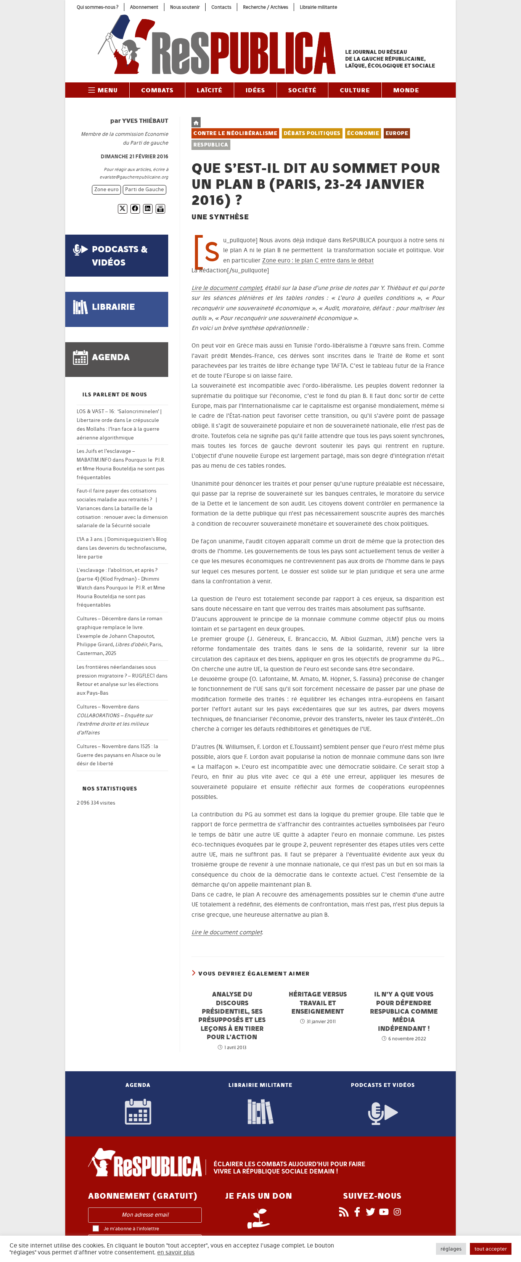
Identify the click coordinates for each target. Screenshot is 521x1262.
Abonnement (144, 7)
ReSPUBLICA (210, 145)
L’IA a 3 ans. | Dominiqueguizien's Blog (122, 539)
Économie (363, 133)
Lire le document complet (226, 287)
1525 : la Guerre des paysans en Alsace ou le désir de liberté (119, 755)
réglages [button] (451, 1249)
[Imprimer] (160, 209)
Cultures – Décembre (102, 618)
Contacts (221, 7)
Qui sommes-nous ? (97, 7)
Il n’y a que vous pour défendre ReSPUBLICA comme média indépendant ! (404, 1011)
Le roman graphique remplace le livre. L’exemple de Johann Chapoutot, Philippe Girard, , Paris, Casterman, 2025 (119, 636)
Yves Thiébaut (145, 120)
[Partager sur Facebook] (135, 209)
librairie (113, 306)
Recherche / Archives (265, 7)
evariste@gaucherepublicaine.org (134, 177)
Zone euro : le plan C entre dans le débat (318, 260)
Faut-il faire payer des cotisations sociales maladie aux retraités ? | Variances (117, 500)
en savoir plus (176, 1252)
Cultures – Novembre (102, 706)
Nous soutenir (184, 7)
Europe (397, 133)
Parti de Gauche (144, 189)
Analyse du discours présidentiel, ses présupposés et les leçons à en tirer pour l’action (231, 1015)
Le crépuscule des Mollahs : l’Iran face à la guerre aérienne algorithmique (118, 429)
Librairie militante (318, 7)
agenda (111, 356)
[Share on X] (122, 209)
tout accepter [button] (490, 1249)
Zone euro (106, 189)
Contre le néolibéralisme (235, 133)
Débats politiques (312, 133)
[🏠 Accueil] (196, 122)
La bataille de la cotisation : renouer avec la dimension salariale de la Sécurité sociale (122, 517)
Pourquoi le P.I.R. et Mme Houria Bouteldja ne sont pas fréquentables (121, 469)
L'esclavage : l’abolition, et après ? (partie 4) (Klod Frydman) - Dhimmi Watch (118, 579)
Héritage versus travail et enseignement (318, 1002)
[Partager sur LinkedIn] (148, 209)
